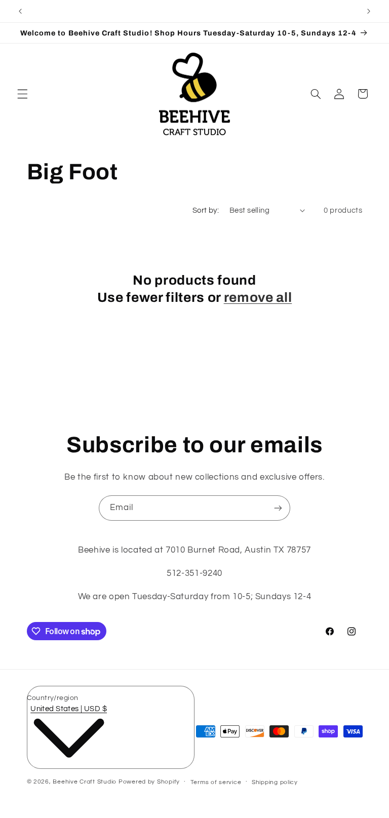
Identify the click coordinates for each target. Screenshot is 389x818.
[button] (22, 93)
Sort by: (205, 210)
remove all (258, 297)
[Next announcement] (369, 11)
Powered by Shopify (149, 782)
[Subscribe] (278, 507)
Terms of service (216, 782)
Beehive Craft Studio (84, 782)
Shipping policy (275, 782)
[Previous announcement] (20, 11)
